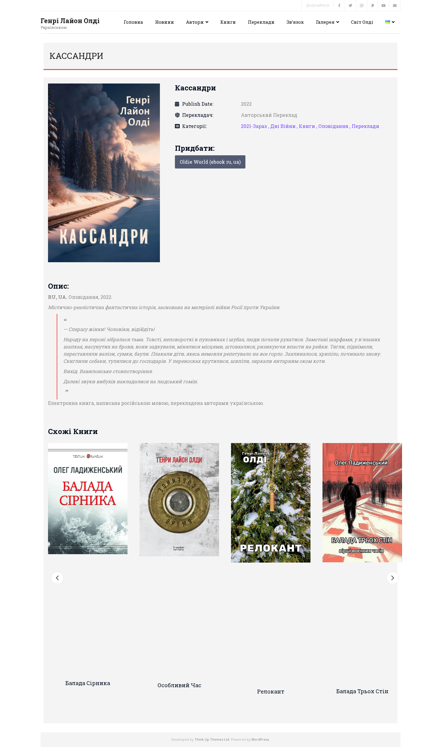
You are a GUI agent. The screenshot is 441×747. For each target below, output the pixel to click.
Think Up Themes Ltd (212, 739)
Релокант (270, 691)
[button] (57, 578)
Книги (228, 22)
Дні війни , (284, 126)
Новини (164, 22)
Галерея (325, 22)
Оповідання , (335, 126)
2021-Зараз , (255, 126)
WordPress (260, 739)
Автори (195, 22)
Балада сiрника (87, 683)
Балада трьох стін (362, 691)
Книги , (308, 126)
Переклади (261, 22)
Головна (133, 22)
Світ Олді (362, 22)
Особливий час (179, 685)
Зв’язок (295, 22)
